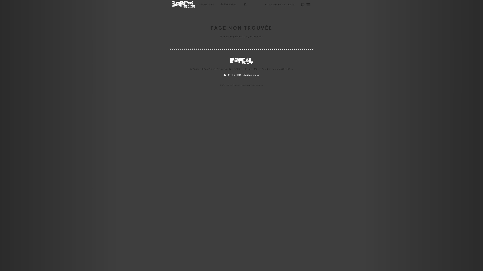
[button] (279, 5)
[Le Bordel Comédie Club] (183, 4)
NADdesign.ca (258, 85)
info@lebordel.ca (251, 75)
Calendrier (206, 4)
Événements (229, 4)
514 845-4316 (234, 75)
